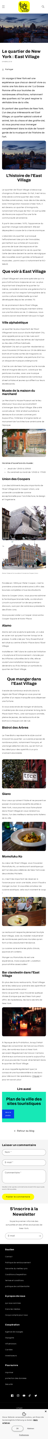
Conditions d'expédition (15, 1274)
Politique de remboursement (18, 1263)
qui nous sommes (13, 1303)
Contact (8, 1257)
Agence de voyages (14, 1332)
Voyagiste (9, 1338)
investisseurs (11, 1356)
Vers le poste (8, 1113)
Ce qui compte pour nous (16, 1315)
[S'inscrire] (40, 1236)
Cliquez (35, 1076)
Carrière (9, 1350)
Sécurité (9, 1384)
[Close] (45, 1411)
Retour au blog (25, 1131)
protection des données (15, 1378)
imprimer (9, 1372)
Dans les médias (12, 1309)
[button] (3, 7)
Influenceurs (10, 1344)
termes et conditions (14, 1280)
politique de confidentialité (17, 1286)
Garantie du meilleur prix (16, 1269)
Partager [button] (9, 69)
